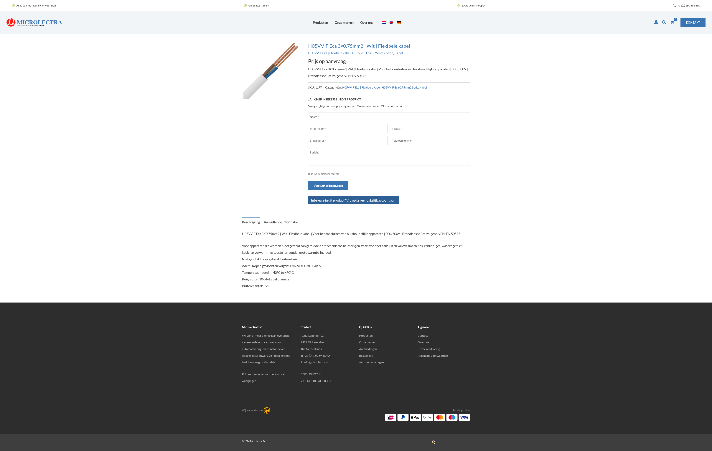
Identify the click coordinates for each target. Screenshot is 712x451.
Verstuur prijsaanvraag (328, 185)
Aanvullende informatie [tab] (281, 222)
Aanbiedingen (368, 349)
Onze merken (367, 342)
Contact (423, 335)
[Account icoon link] (656, 22)
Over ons (423, 342)
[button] (664, 22)
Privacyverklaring (429, 349)
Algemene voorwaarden (433, 355)
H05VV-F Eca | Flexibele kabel (329, 53)
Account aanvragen (371, 362)
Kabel (399, 53)
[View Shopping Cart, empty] (672, 22)
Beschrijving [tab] (251, 222)
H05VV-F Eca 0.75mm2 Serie (372, 53)
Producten (366, 335)
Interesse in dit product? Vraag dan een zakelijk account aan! (354, 200)
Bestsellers (366, 355)
